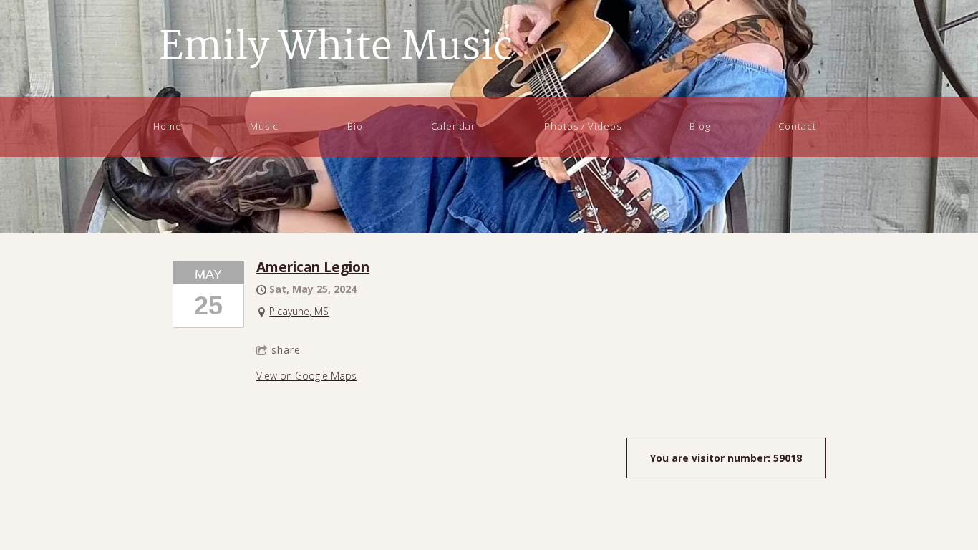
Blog (699, 126)
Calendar (453, 126)
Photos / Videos (582, 126)
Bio (355, 126)
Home (167, 126)
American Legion (312, 266)
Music (264, 126)
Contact (797, 126)
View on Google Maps (306, 375)
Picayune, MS (299, 311)
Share (286, 350)
